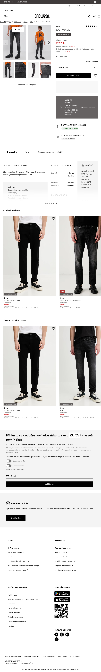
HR (14, 663)
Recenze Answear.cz (16, 552)
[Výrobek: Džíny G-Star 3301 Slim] (29, 256)
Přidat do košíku (73, 75)
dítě (6, 16)
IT (18, 663)
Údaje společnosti (48, 656)
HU (16, 663)
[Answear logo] (42, 16)
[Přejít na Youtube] (67, 634)
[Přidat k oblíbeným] (95, 75)
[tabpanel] (50, 180)
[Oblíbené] (94, 16)
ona (6, 10)
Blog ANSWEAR (60, 557)
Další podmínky (60, 552)
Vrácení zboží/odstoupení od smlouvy (23, 599)
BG (6, 663)
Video (20, 29)
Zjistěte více (16, 518)
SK (25, 663)
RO (21, 663)
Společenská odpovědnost (18, 561)
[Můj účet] (89, 16)
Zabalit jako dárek (15, 617)
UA (27, 663)
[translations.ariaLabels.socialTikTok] (56, 639)
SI (23, 663)
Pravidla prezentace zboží (64, 561)
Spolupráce (12, 557)
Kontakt (11, 626)
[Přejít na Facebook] (56, 634)
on (11, 10)
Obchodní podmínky (62, 548)
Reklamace (12, 595)
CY (8, 663)
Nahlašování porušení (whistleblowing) (23, 566)
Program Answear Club (63, 566)
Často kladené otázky (17, 621)
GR (12, 663)
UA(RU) (30, 663)
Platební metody (14, 608)
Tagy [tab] (27, 152)
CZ (10, 663)
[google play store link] (62, 593)
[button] (77, 67)
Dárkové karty (14, 613)
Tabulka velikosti (91, 61)
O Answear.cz (13, 548)
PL (19, 663)
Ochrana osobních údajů (18, 570)
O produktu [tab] (12, 152)
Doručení (11, 604)
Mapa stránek (75, 656)
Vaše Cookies (62, 656)
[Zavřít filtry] (95, 2)
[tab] (50, 152)
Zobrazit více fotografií (27, 85)
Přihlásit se (49, 484)
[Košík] (98, 16)
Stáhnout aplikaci (88, 108)
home (6, 21)
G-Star (59, 26)
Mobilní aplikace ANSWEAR (65, 570)
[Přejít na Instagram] (62, 634)
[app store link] (62, 599)
